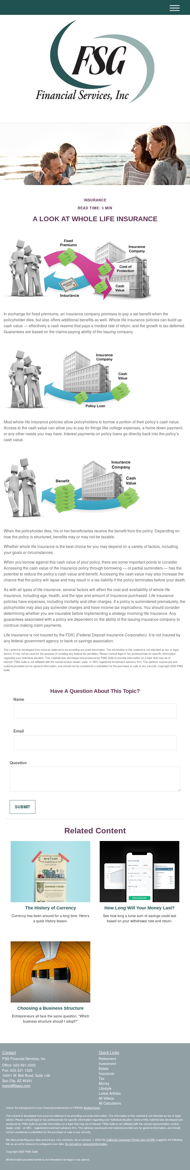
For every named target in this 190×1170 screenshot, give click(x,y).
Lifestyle (105, 1088)
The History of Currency (50, 907)
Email (18, 731)
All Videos (106, 1098)
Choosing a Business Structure (50, 1008)
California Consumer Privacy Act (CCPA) (130, 1140)
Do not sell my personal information (86, 1144)
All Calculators (110, 1103)
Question (18, 762)
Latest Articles (110, 1093)
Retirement (107, 1058)
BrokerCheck (92, 1108)
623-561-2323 (141, 114)
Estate (104, 1068)
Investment (107, 1063)
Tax (101, 1078)
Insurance (106, 1073)
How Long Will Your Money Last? (139, 907)
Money (104, 1083)
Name (18, 699)
